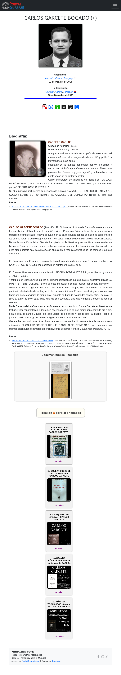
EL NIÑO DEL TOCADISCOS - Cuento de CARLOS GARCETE (59, 604)
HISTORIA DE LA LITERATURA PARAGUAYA (32, 341)
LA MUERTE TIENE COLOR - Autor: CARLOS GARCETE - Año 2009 (59, 429)
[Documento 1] (60, 380)
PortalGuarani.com (30, 661)
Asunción (49, 78)
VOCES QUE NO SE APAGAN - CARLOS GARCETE (59, 517)
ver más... (59, 461)
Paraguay (68, 78)
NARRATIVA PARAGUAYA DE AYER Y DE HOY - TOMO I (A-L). (40, 207)
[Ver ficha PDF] (42, 109)
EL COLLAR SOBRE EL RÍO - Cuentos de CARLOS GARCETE (59, 473)
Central (58, 78)
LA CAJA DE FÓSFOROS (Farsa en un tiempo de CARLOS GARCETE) (59, 560)
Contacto (56, 661)
